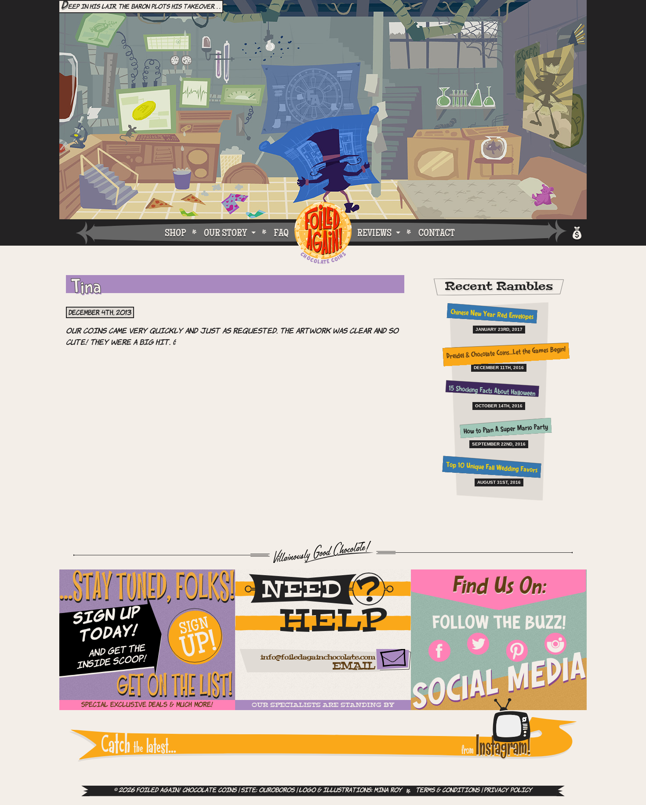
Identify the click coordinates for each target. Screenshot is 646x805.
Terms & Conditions (447, 791)
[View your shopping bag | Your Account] (576, 231)
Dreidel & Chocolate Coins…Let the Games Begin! (505, 353)
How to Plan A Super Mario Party (506, 430)
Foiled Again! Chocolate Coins (323, 233)
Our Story (225, 232)
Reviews (374, 232)
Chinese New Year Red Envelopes (491, 315)
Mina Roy (388, 791)
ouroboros (276, 791)
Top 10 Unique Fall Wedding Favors (492, 468)
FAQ (281, 232)
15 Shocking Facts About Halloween (491, 391)
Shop (175, 232)
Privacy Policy (508, 791)
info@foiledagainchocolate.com (317, 657)
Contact (436, 232)
